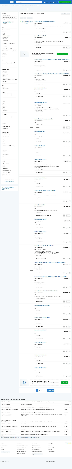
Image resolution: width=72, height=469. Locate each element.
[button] (67, 32)
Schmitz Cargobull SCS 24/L (40, 87)
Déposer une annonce (62, 53)
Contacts (2, 449)
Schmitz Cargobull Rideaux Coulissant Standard (44, 21)
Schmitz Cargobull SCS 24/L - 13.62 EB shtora (44, 245)
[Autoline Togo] (5, 2)
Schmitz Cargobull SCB (39, 131)
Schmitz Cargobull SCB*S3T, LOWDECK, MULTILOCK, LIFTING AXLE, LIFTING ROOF (52, 59)
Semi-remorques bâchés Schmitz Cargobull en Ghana (10, 437)
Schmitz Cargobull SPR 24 (40, 35)
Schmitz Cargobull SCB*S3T (40, 219)
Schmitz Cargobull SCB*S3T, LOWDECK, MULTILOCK (45, 290)
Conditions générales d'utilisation (22, 445)
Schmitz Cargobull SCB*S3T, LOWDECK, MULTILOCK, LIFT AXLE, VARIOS (50, 276)
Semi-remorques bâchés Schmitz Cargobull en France (30, 437)
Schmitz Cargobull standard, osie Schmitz (43, 118)
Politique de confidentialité (21, 447)
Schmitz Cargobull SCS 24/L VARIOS (42, 305)
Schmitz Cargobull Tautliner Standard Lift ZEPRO (44, 190)
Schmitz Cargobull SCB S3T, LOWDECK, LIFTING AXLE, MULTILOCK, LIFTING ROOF (52, 73)
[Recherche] (17, 2)
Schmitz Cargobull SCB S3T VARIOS (42, 317)
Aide (1, 447)
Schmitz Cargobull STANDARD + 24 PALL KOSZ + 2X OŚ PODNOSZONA (49, 262)
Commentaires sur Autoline (21, 451)
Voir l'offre (65, 382)
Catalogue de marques (21, 453)
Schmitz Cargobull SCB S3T (40, 159)
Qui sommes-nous (4, 445)
